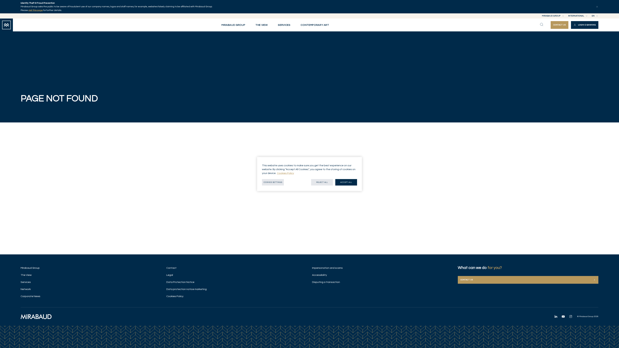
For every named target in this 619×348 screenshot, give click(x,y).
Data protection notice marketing (186, 289)
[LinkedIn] (555, 316)
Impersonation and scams (327, 268)
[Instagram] (570, 316)
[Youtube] (563, 316)
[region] (309, 174)
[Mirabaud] (36, 316)
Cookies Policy (174, 296)
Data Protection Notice (180, 282)
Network (26, 289)
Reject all (322, 182)
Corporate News (30, 296)
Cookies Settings (273, 182)
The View (26, 275)
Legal (169, 275)
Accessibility (319, 275)
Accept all (346, 182)
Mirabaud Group (30, 268)
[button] (584, 25)
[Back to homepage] (6, 25)
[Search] (541, 24)
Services (26, 282)
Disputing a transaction (326, 282)
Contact (171, 268)
